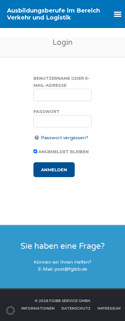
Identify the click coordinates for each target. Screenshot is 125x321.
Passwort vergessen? (64, 138)
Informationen (38, 308)
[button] (10, 310)
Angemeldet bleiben (63, 151)
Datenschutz (76, 308)
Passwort (46, 111)
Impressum (109, 308)
